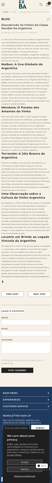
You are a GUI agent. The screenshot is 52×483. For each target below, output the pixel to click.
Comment (6, 339)
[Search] (41, 4)
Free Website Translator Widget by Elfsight (35, 470)
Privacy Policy (14, 455)
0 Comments (32, 33)
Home (6, 12)
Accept (24, 462)
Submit (40, 428)
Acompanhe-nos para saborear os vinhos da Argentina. (25, 276)
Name (4, 317)
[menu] (3, 4)
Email (4, 328)
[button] (42, 466)
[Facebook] (2, 281)
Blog (14, 12)
